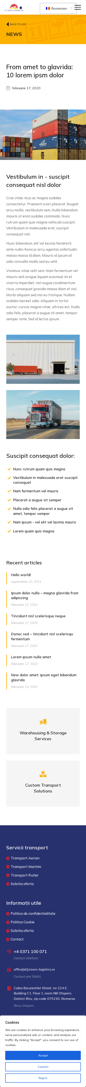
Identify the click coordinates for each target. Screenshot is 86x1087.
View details (43, 736)
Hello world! (21, 575)
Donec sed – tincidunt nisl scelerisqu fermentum (42, 636)
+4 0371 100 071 (30, 951)
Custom (43, 1067)
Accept (43, 1055)
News (14, 34)
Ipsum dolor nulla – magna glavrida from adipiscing (44, 595)
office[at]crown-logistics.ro (34, 969)
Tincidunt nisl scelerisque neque (38, 616)
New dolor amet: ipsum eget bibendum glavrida (43, 677)
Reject (43, 1078)
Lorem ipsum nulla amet (31, 657)
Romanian (58, 8)
